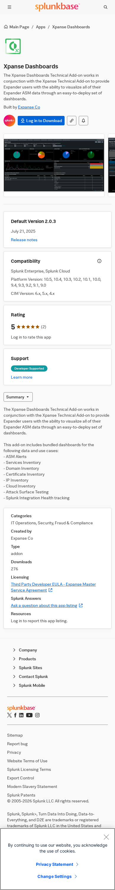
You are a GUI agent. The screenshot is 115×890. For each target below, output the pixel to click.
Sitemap (15, 735)
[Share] (71, 120)
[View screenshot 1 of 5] (54, 165)
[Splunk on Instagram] (37, 715)
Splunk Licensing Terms (29, 769)
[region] (57, 859)
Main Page (19, 26)
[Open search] (105, 7)
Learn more (21, 377)
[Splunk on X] (9, 715)
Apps (40, 26)
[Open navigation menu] (9, 7)
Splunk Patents (21, 794)
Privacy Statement (54, 864)
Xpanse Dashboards (71, 26)
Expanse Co (29, 106)
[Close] (106, 837)
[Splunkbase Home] (57, 7)
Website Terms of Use (27, 760)
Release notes (24, 239)
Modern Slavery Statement (32, 786)
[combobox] (18, 397)
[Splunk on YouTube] (29, 715)
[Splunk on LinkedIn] (21, 715)
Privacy (14, 752)
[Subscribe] (83, 120)
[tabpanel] (57, 517)
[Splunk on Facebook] (15, 715)
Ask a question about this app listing (47, 605)
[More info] (99, 261)
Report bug (17, 743)
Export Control (20, 777)
